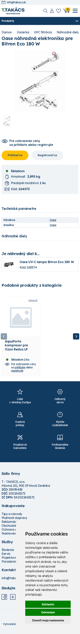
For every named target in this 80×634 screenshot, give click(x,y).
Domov (7, 32)
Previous (4, 336)
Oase (53, 220)
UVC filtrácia (43, 32)
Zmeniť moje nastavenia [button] (48, 620)
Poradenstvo (11, 561)
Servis (6, 554)
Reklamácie (10, 522)
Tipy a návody (12, 514)
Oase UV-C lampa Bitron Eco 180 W (47, 262)
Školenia (8, 550)
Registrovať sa (47, 155)
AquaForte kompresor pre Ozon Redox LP (16, 345)
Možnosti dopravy (14, 518)
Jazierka (23, 32)
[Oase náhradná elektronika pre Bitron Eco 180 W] (40, 81)
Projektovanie (12, 558)
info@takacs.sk (16, 2)
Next (76, 336)
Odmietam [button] (48, 612)
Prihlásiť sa (15, 155)
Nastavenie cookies (16, 533)
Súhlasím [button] (48, 604)
